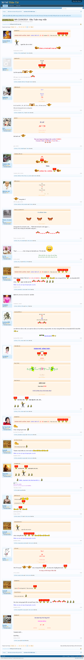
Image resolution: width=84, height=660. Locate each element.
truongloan (5, 356)
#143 (81, 110)
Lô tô (69, 15)
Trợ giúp (68, 656)
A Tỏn (19, 53)
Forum (5, 5)
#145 (81, 173)
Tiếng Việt (3, 656)
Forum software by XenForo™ (12, 658)
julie (4, 128)
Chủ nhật (50, 15)
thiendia (5, 625)
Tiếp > (32, 27)
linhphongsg (26, 21)
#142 (81, 79)
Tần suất (66, 15)
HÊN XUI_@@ (6, 191)
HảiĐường (5, 97)
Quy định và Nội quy (79, 658)
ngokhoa (5, 68)
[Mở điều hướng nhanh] (80, 11)
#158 (81, 572)
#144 (81, 146)
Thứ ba (28, 15)
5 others (29, 289)
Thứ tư (32, 15)
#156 (81, 513)
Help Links (18, 5)
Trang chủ (72, 656)
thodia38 (22, 53)
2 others (31, 204)
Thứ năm (36, 15)
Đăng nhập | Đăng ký (77, 1)
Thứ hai (24, 15)
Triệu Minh (5, 473)
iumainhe (25, 204)
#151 (81, 338)
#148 (81, 259)
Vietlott (20, 15)
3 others (35, 175)
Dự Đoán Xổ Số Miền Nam (14, 21)
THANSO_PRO (6, 164)
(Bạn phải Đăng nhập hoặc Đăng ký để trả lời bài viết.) (71, 645)
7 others (27, 53)
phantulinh (20, 289)
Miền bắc (10, 15)
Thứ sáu (41, 15)
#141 (81, 50)
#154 (81, 455)
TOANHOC (5, 305)
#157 (81, 540)
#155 (81, 487)
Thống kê (55, 15)
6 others (28, 112)
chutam (23, 289)
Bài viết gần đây (14, 7)
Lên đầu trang (78, 656)
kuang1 (23, 434)
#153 (81, 432)
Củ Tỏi (4, 256)
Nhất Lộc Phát (24, 81)
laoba (19, 516)
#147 (81, 238)
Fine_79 (23, 112)
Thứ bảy (45, 15)
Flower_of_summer (28, 175)
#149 (81, 287)
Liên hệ (64, 656)
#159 (81, 607)
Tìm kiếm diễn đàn (5, 7)
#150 (81, 303)
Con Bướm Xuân (42, 212)
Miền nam (5, 15)
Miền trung (15, 15)
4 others (31, 81)
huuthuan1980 (6, 322)
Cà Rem (15, 53)
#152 (81, 408)
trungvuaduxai (6, 41)
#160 (81, 638)
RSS (82, 656)
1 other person (30, 240)
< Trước (12, 27)
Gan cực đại (60, 15)
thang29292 (20, 609)
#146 (81, 201)
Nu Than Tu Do (6, 427)
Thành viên (11, 5)
